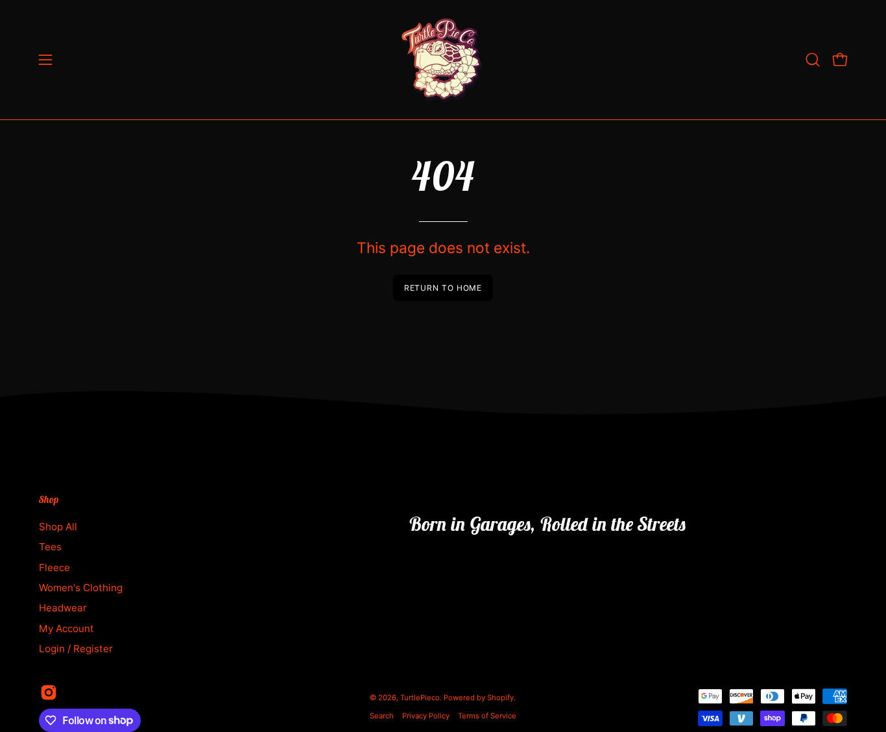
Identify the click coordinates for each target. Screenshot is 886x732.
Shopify (500, 697)
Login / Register (76, 648)
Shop (48, 500)
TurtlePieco (420, 697)
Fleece (54, 567)
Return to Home (443, 288)
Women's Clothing (81, 587)
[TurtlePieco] (443, 60)
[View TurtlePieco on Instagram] (48, 692)
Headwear (63, 608)
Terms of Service (487, 715)
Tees (50, 547)
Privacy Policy (425, 715)
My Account (66, 628)
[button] (812, 59)
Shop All (58, 526)
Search (382, 715)
